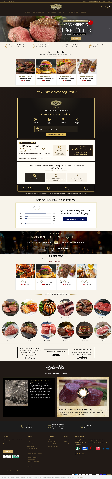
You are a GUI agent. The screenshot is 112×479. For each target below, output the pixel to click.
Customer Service (32, 448)
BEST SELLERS (52, 12)
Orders (65, 441)
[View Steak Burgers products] (84, 330)
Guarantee (30, 464)
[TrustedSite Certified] (7, 456)
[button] (22, 76)
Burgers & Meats (47, 318)
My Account (67, 439)
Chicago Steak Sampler (86, 78)
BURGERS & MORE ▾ (39, 12)
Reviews (29, 466)
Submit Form (87, 427)
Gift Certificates (52, 441)
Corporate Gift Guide (53, 443)
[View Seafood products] (29, 307)
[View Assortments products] (84, 307)
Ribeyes (103, 340)
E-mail (4, 443)
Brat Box (86, 282)
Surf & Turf (66, 340)
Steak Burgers (84, 340)
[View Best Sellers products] (102, 307)
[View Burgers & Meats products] (47, 307)
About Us (83, 1)
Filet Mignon (47, 340)
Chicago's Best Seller (25, 78)
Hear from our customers (75, 219)
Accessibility (30, 446)
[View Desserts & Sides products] (65, 307)
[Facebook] (4, 1)
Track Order (67, 443)
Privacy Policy (31, 451)
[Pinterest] (6, 1)
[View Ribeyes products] (102, 330)
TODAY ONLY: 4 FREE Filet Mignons (56, 15)
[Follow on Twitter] (7, 470)
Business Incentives (53, 446)
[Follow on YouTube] (17, 470)
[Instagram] (9, 1)
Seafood (29, 318)
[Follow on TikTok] (20, 470)
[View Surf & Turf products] (65, 330)
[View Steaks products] (10, 307)
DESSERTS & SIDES (73, 12)
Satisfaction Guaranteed (94, 1)
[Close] (109, 477)
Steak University (106, 1)
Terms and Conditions (33, 461)
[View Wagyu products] (29, 330)
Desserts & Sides (66, 318)
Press (28, 439)
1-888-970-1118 (28, 427)
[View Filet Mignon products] (47, 330)
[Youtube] (13, 1)
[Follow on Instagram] (10, 470)
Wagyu (29, 340)
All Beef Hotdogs (25, 282)
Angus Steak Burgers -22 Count (45, 78)
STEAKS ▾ (28, 12)
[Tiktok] (11, 1)
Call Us (28, 425)
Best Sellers (102, 318)
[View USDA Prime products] (10, 330)
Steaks (10, 318)
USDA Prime (10, 340)
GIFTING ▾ (84, 12)
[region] (56, 29)
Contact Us (87, 425)
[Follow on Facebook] (3, 470)
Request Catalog (52, 439)
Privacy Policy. (79, 477)
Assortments (84, 318)
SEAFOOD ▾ (61, 12)
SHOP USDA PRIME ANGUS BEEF (56, 134)
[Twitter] (2, 1)
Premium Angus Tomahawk (66, 78)
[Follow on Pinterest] (14, 470)
